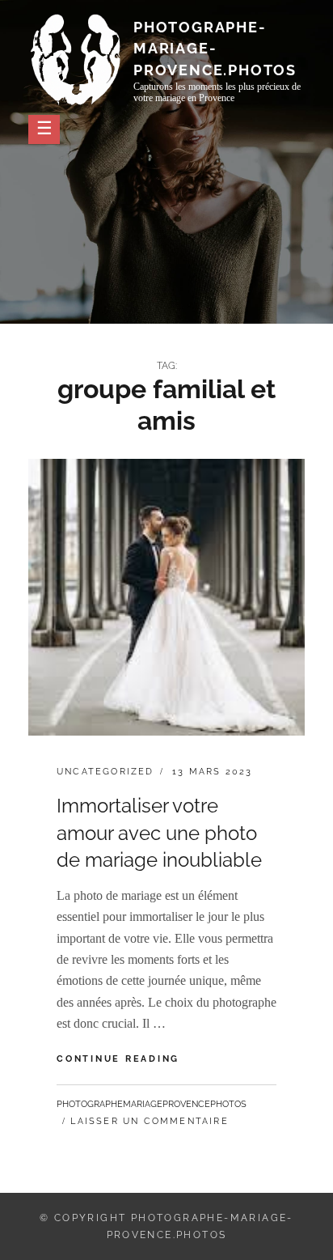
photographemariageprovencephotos (152, 1104)
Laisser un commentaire (149, 1121)
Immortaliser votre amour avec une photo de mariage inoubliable (159, 833)
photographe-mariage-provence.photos (215, 48)
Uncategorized (105, 771)
